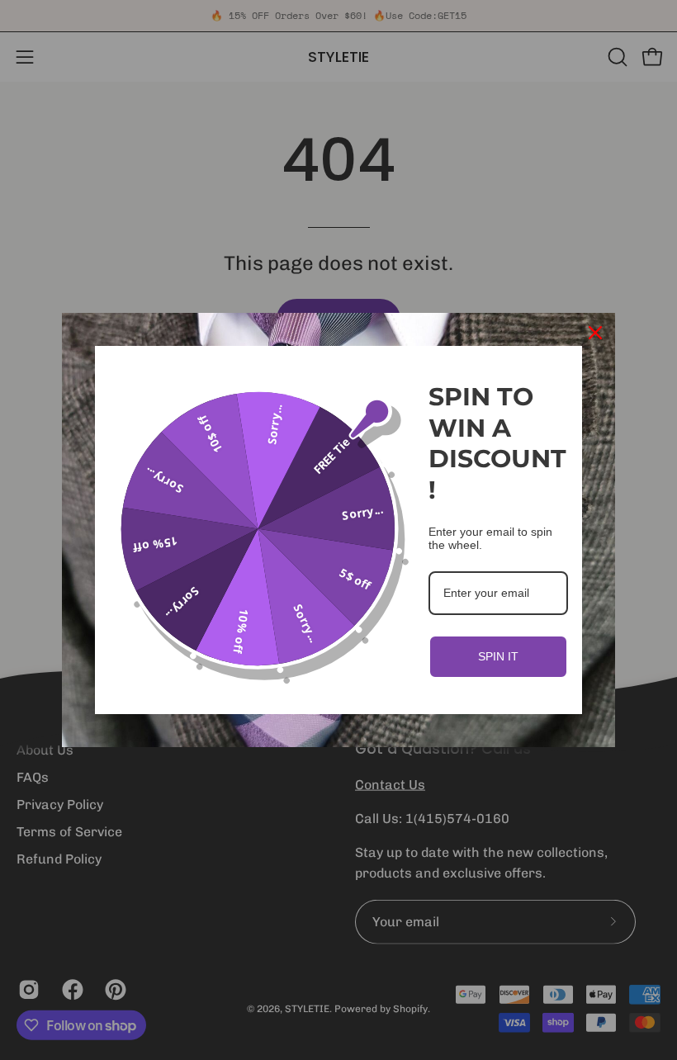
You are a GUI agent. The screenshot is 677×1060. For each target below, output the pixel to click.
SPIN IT (498, 656)
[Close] (595, 333)
